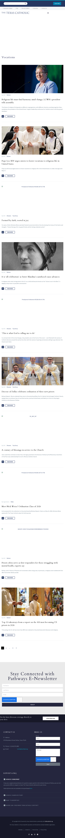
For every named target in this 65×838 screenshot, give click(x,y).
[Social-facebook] (29, 834)
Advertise (35, 8)
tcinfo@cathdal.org (22, 749)
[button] (25, 3)
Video (12, 502)
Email (37, 742)
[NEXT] (16, 648)
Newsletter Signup (7, 8)
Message (38, 748)
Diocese (9, 216)
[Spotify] (37, 834)
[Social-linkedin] (31, 834)
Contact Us (44, 8)
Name (37, 736)
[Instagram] (34, 834)
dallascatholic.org (49, 821)
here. (31, 788)
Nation (9, 95)
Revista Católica (25, 8)
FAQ (17, 8)
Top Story (15, 216)
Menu (48, 13)
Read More (10, 116)
